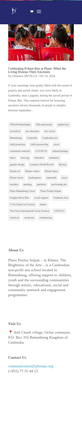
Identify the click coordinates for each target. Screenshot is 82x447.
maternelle (51, 177)
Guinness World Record (42, 164)
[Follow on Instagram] (21, 402)
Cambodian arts (50, 137)
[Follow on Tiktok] (40, 402)
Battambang (16, 137)
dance (13, 157)
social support (41, 197)
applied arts (63, 124)
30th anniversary (44, 124)
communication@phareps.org (30, 366)
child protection (17, 144)
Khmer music (16, 177)
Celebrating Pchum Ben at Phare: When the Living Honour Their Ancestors (37, 70)
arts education (32, 131)
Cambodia (32, 137)
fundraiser (54, 157)
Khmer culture (32, 171)
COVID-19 (41, 151)
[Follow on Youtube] (31, 402)
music (64, 177)
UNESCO (59, 210)
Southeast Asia (60, 197)
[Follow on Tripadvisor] (11, 429)
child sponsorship (39, 144)
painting (28, 184)
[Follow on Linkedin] (50, 402)
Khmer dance (51, 171)
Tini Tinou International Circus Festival (29, 210)
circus (56, 144)
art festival (15, 131)
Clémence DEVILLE (24, 76)
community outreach (20, 151)
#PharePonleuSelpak (20, 124)
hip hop (62, 164)
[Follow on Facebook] (11, 402)
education (39, 157)
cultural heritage (60, 151)
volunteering (46, 217)
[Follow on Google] (21, 429)
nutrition (14, 184)
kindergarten (35, 177)
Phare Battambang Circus (22, 191)
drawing (25, 157)
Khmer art (15, 171)
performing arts (59, 184)
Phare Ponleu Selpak (50, 191)
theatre (43, 204)
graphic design (17, 164)
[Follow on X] (60, 402)
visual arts (29, 217)
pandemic (41, 184)
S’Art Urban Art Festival (22, 204)
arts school (49, 131)
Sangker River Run (19, 197)
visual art (14, 217)
